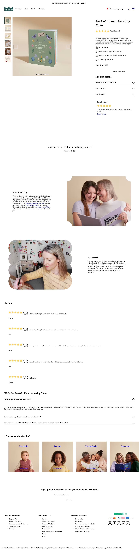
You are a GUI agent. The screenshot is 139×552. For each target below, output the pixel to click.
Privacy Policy (23, 548)
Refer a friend (46, 529)
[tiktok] (128, 523)
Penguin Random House (82, 531)
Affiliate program (47, 526)
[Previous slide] (15, 47)
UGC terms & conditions (82, 526)
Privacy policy (79, 519)
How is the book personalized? (106, 82)
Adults (33, 9)
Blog (43, 536)
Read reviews (101, 114)
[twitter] (119, 523)
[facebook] (114, 523)
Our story (45, 519)
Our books (18, 9)
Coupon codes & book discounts (18, 524)
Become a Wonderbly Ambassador (52, 531)
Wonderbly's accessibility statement (85, 529)
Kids (26, 9)
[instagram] (123, 523)
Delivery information (15, 521)
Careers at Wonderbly (48, 524)
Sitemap (11, 529)
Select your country (15, 526)
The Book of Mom (31, 205)
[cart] (133, 9)
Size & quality (100, 94)
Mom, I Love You (43, 207)
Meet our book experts (48, 521)
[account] (129, 9)
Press (43, 534)
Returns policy (79, 521)
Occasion (42, 9)
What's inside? (101, 88)
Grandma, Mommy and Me (35, 203)
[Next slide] (69, 47)
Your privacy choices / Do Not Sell (85, 524)
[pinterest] (110, 523)
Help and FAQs (13, 519)
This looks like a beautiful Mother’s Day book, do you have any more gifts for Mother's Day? (36, 423)
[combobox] (116, 9)
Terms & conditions (8, 548)
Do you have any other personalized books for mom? (22, 417)
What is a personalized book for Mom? (17, 399)
